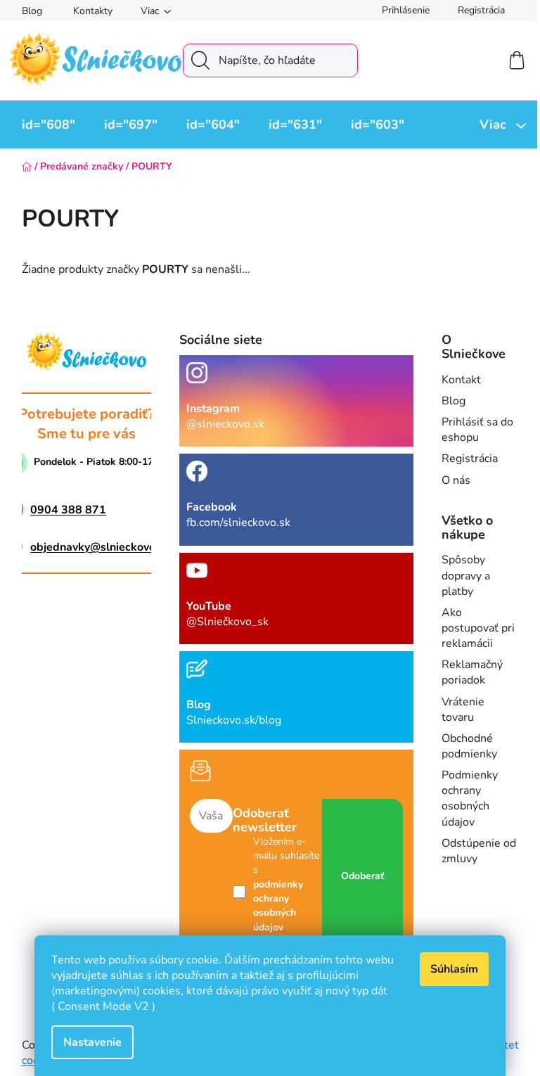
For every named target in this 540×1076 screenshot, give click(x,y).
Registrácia (481, 10)
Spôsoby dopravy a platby (466, 575)
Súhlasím (454, 969)
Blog (32, 11)
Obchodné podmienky (469, 746)
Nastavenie (92, 1042)
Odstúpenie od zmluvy (479, 850)
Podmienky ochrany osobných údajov (470, 798)
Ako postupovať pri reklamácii (478, 628)
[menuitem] (48, 124)
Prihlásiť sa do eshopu (477, 429)
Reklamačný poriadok (472, 672)
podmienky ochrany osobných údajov (278, 906)
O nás (456, 480)
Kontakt (461, 380)
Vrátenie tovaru (463, 709)
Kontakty (92, 11)
